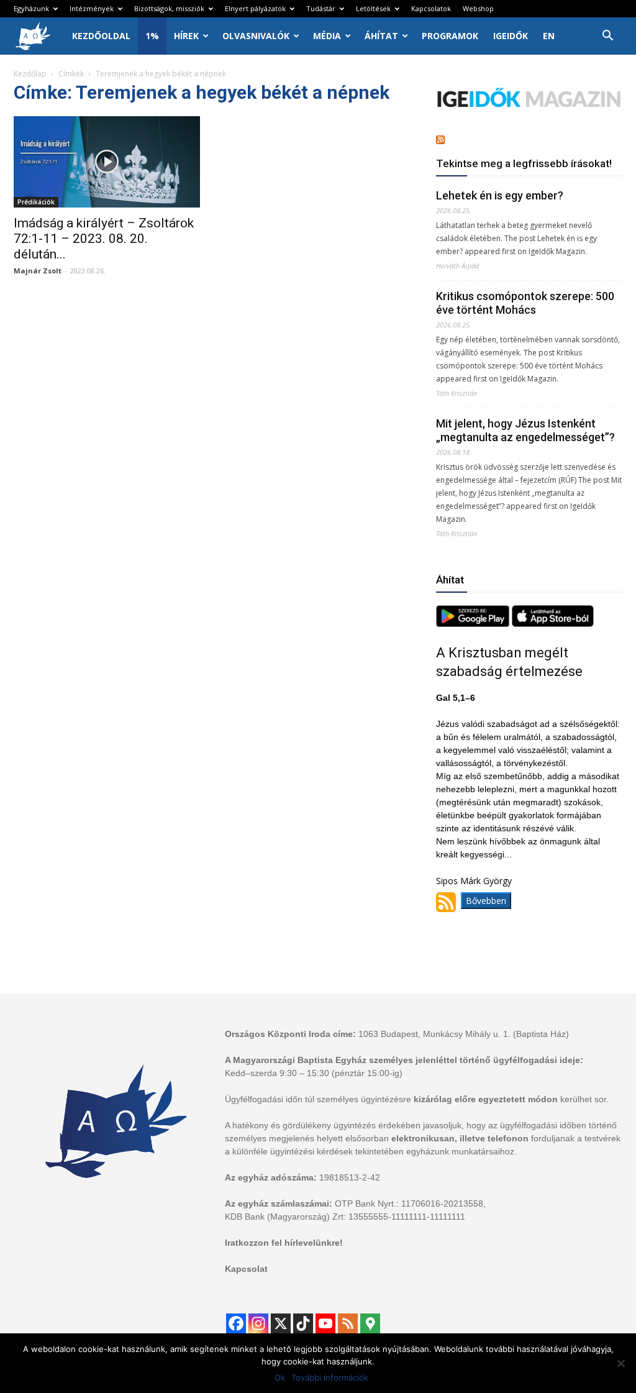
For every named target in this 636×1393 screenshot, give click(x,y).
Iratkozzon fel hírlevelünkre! (284, 1243)
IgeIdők (510, 36)
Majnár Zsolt (37, 270)
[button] (607, 37)
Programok (450, 36)
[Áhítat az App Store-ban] (553, 623)
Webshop (478, 8)
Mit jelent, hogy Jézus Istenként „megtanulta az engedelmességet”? (525, 430)
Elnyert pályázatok (255, 8)
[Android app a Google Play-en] (474, 623)
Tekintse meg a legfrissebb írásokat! (524, 163)
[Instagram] (258, 1323)
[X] (281, 1323)
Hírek (186, 36)
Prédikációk (36, 202)
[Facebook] (236, 1323)
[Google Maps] (370, 1323)
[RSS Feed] (348, 1323)
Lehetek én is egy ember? (499, 195)
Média (327, 36)
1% (152, 36)
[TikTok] (303, 1323)
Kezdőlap (30, 73)
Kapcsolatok (431, 8)
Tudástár (320, 8)
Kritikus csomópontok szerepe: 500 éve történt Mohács (525, 303)
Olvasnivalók (255, 36)
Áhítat (381, 36)
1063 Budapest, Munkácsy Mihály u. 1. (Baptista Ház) (463, 1034)
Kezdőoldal (101, 36)
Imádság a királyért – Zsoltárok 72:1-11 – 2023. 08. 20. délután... (104, 239)
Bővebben (486, 901)
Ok (280, 1377)
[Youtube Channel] (325, 1323)
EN (549, 36)
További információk (329, 1377)
